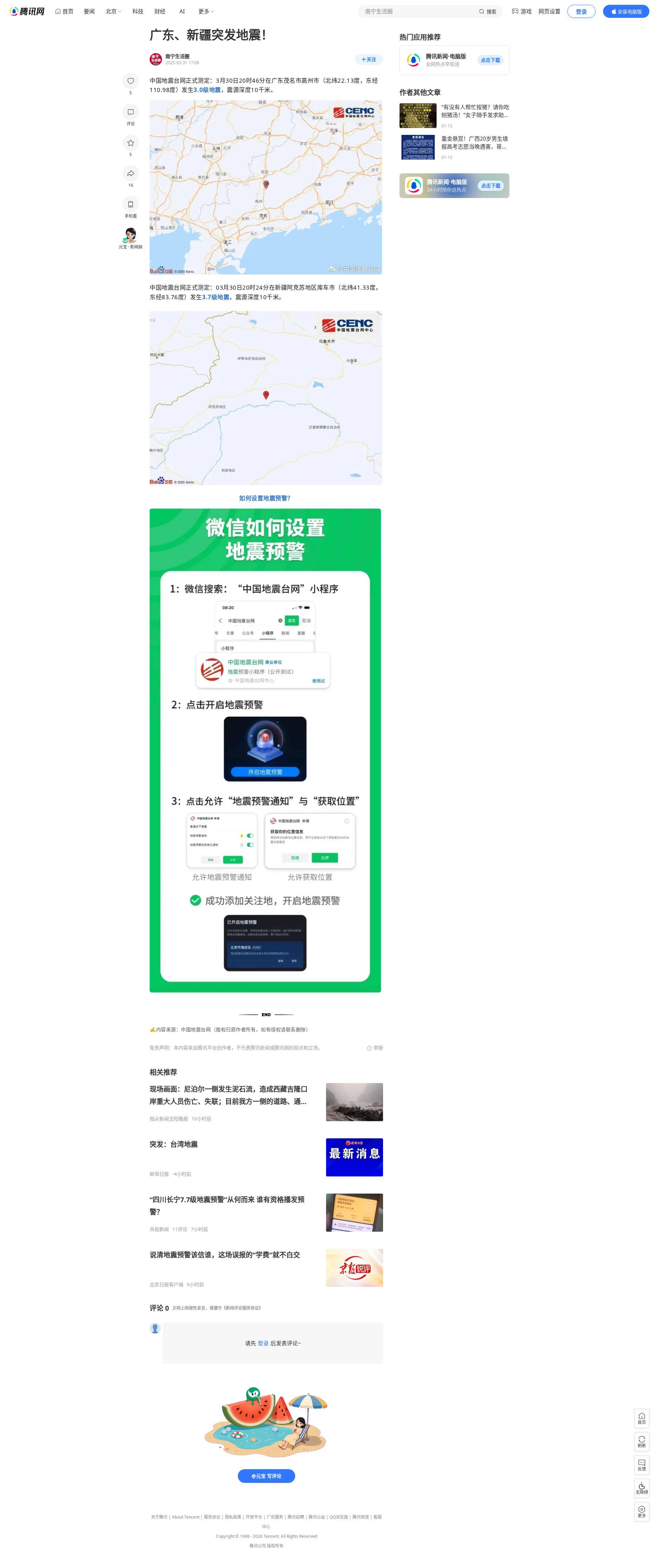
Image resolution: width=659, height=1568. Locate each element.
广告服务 (275, 1517)
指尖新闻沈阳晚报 (169, 1118)
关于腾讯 (159, 1517)
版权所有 (275, 1546)
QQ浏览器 (339, 1517)
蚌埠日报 (159, 1174)
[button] (490, 60)
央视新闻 (159, 1229)
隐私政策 (233, 1517)
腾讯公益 (317, 1517)
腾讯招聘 (296, 1517)
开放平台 (254, 1517)
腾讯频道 (360, 1517)
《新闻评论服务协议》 (242, 1308)
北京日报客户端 (166, 1284)
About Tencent (185, 1517)
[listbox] (266, 1177)
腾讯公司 (258, 1546)
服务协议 (212, 1517)
